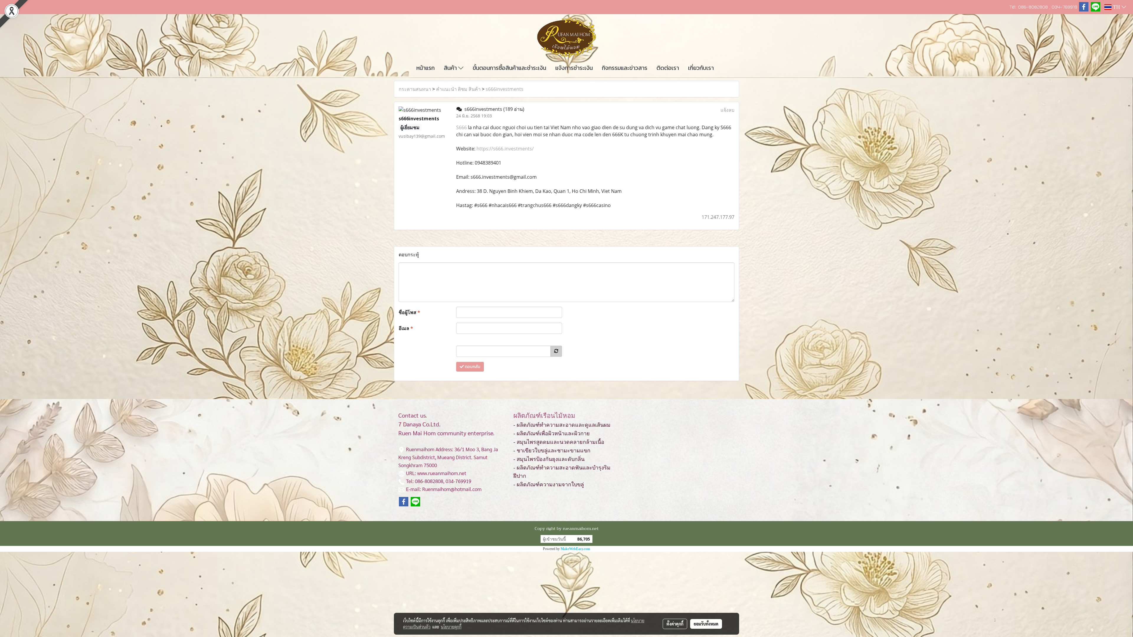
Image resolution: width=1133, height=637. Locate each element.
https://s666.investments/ (505, 148)
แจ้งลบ (727, 110)
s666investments (504, 89)
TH (1116, 7)
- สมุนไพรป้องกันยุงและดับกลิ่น (548, 459)
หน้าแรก (425, 67)
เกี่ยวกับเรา (701, 67)
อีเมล (406, 328)
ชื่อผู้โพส (409, 312)
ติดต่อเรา (667, 67)
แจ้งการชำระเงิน (574, 67)
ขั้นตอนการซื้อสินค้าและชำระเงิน (509, 67)
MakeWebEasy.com (575, 549)
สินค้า (451, 67)
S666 (461, 127)
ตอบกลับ (472, 367)
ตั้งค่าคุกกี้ (675, 623)
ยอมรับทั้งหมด (706, 623)
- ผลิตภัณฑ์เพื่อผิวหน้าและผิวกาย (551, 433)
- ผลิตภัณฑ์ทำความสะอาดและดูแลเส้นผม (561, 425)
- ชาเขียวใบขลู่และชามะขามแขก (551, 451)
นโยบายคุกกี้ (451, 626)
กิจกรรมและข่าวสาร (624, 67)
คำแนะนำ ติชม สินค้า (458, 89)
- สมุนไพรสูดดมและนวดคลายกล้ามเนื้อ (558, 442)
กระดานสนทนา (415, 89)
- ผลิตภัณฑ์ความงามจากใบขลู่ (548, 484)
